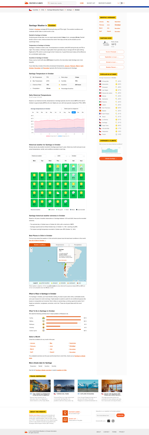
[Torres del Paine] (64, 386)
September (73, 343)
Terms (114, 432)
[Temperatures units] (121, 3)
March (78, 66)
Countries (35, 10)
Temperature (33, 366)
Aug (64, 112)
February (73, 66)
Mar (42, 112)
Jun (55, 112)
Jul (60, 112)
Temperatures (60, 245)
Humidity (54, 366)
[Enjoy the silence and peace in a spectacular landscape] (112, 386)
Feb (37, 112)
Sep (69, 112)
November (37, 68)
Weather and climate (34, 415)
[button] (65, 269)
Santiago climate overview (43, 370)
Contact (106, 432)
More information (63, 260)
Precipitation (78, 245)
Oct (73, 112)
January (67, 66)
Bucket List (91, 3)
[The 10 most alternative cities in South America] (40, 386)
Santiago (69, 10)
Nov (78, 112)
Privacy (122, 432)
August (52, 352)
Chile (42, 10)
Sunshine (47, 366)
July (51, 349)
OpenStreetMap (82, 280)
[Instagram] (113, 421)
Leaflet (76, 280)
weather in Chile (62, 370)
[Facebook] (108, 421)
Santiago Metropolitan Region (55, 10)
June (51, 346)
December (46, 68)
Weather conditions (39, 245)
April (81, 66)
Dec (83, 112)
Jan (33, 112)
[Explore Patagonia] (88, 386)
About (99, 432)
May (51, 112)
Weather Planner (105, 3)
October (77, 10)
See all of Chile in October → (37, 240)
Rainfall (40, 366)
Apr (46, 112)
